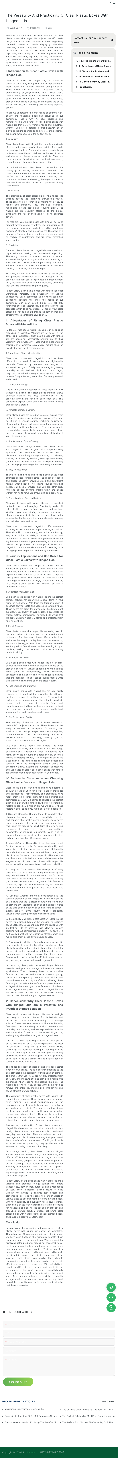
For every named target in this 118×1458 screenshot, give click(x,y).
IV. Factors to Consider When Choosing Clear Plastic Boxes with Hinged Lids (95, 76)
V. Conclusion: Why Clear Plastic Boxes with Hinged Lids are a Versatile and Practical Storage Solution (95, 81)
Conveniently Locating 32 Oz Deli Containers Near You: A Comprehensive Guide (31, 1416)
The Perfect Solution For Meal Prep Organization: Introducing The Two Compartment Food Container (89, 1416)
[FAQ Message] (111, 1307)
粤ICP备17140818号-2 (52, 1452)
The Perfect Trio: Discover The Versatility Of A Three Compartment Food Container (89, 1422)
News (111, 1401)
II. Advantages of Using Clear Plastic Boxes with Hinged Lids (95, 66)
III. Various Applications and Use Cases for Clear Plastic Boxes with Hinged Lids (95, 71)
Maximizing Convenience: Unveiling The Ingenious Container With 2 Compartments (25, 1409)
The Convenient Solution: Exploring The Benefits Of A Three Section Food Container (31, 1422)
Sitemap (33, 1452)
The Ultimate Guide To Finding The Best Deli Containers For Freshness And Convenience (89, 1409)
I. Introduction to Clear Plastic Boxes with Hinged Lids (95, 60)
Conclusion (85, 87)
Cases (103, 1401)
